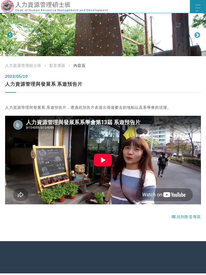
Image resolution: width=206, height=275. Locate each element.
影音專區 (57, 65)
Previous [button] (9, 34)
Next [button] (196, 34)
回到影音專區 (188, 216)
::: (2, 4)
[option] (103, 34)
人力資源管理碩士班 (23, 65)
